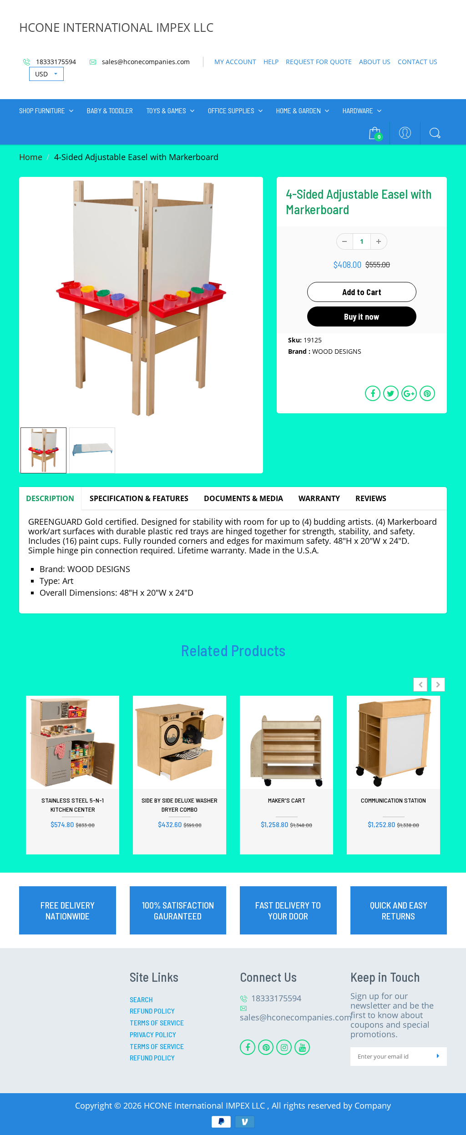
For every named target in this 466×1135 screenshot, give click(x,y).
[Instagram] (284, 1047)
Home (30, 156)
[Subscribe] (438, 1056)
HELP (271, 61)
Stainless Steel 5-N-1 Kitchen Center (72, 804)
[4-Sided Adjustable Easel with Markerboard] (141, 299)
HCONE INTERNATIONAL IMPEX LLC (116, 27)
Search (141, 999)
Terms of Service (157, 1022)
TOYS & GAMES (166, 110)
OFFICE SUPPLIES (231, 110)
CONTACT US (417, 61)
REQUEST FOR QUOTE (319, 61)
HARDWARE (358, 110)
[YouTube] (302, 1047)
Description (50, 498)
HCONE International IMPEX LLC (205, 1105)
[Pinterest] (266, 1047)
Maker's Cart (286, 800)
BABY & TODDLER (110, 110)
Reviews (370, 498)
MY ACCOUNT (235, 61)
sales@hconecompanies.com (145, 61)
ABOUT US (374, 61)
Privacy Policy (153, 1034)
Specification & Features (139, 498)
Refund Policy (152, 1010)
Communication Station (393, 800)
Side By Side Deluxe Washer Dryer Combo (180, 804)
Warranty (319, 498)
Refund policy (152, 1057)
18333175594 (55, 61)
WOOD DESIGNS (336, 351)
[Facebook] (247, 1047)
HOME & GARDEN (298, 110)
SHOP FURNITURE (42, 110)
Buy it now (362, 316)
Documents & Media (243, 498)
